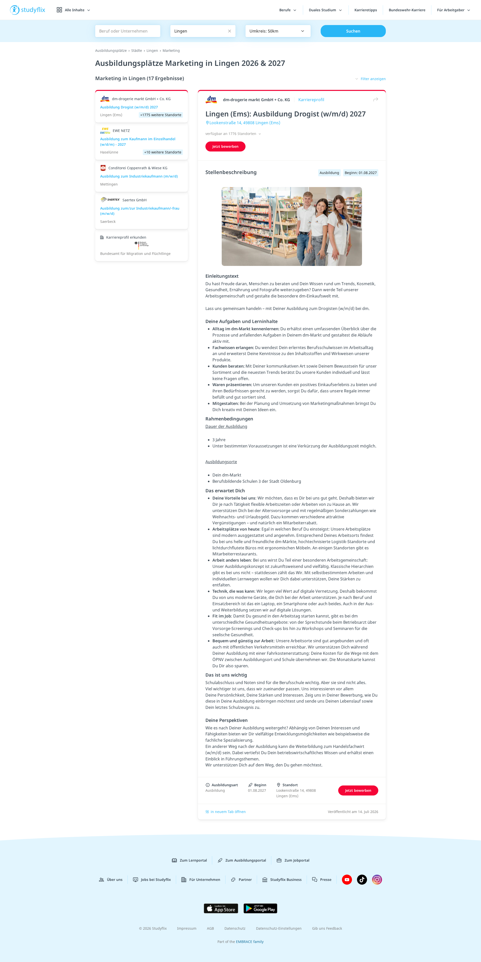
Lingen (152, 50)
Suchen (353, 31)
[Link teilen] (374, 99)
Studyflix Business (286, 879)
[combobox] (278, 31)
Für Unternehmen (204, 879)
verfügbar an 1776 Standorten (231, 133)
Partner (245, 879)
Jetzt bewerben (225, 146)
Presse (325, 879)
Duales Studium (323, 10)
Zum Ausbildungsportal (245, 860)
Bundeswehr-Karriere (407, 10)
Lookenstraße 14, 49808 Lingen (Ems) (244, 122)
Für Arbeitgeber (451, 10)
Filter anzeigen (373, 78)
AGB (210, 928)
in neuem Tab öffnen (228, 811)
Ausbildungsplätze (111, 50)
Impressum (186, 928)
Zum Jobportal (297, 860)
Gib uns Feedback (327, 928)
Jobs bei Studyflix (156, 879)
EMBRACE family (250, 941)
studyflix (33, 10)
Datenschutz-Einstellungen (279, 928)
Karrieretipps (365, 10)
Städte (136, 50)
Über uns (115, 879)
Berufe (285, 10)
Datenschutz (235, 928)
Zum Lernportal (193, 860)
